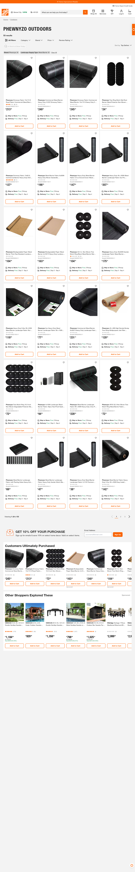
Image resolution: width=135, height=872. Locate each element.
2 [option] (120, 517)
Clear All (54, 52)
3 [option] (124, 517)
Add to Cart (19, 126)
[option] (129, 516)
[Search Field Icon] (85, 12)
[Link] (19, 92)
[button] (123, 45)
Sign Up (118, 534)
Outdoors (13, 19)
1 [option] (116, 516)
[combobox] (62, 12)
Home (5, 19)
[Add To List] (31, 58)
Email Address (89, 530)
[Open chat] (133, 29)
